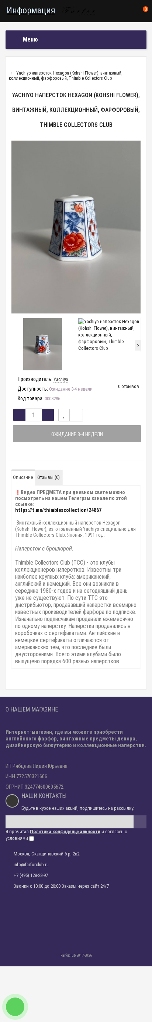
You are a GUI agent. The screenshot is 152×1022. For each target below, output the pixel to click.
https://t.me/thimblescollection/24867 (58, 510)
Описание (23, 477)
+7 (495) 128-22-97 (31, 875)
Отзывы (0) (48, 477)
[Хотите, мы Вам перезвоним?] (15, 1007)
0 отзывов (128, 386)
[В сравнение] (76, 415)
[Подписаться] (140, 821)
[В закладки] (64, 415)
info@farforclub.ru (31, 864)
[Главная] (12, 67)
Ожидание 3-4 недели (77, 434)
